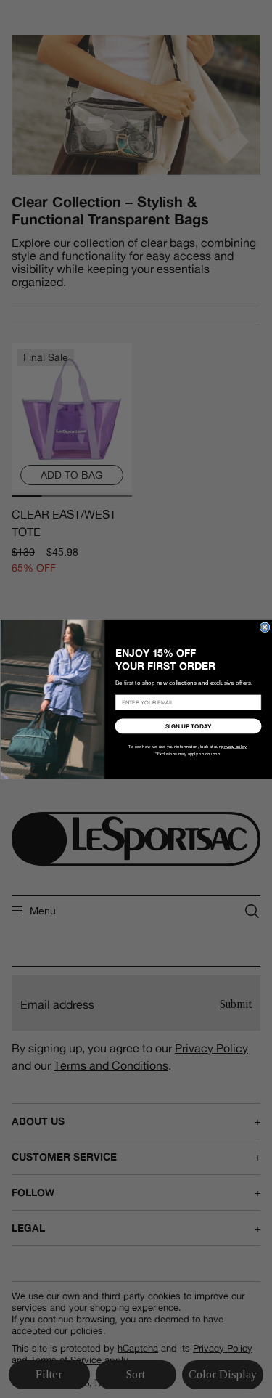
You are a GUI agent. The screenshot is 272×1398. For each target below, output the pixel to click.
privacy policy (234, 746)
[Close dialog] (264, 627)
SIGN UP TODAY (188, 725)
